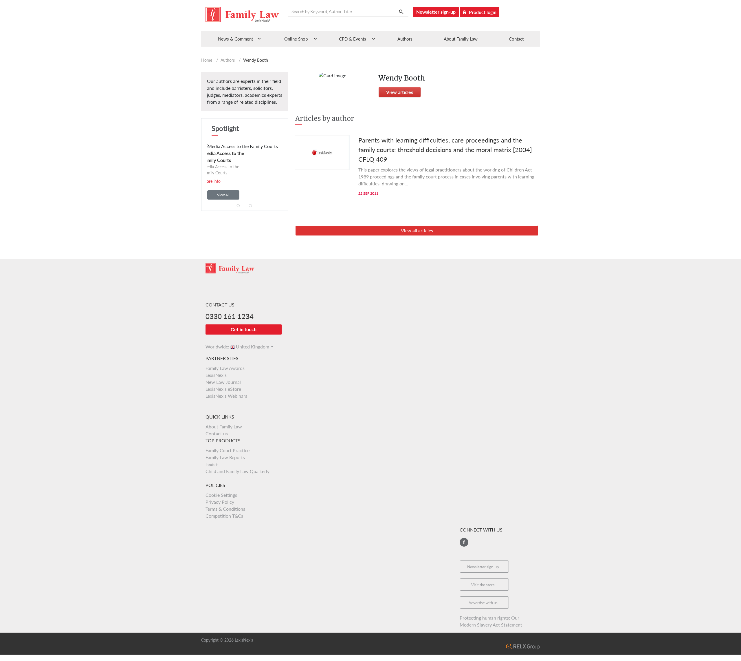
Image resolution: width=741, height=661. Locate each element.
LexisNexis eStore (223, 389)
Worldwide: (215, 346)
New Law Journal (223, 382)
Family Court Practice (228, 450)
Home (206, 60)
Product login (482, 12)
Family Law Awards (225, 368)
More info (213, 181)
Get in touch (243, 329)
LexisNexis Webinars (226, 396)
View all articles (417, 230)
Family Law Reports (225, 457)
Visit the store (483, 585)
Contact (516, 38)
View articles (399, 92)
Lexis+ (212, 464)
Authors (404, 38)
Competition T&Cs (224, 515)
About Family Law (461, 38)
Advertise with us (483, 602)
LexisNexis (216, 375)
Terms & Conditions (225, 509)
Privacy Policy (220, 502)
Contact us (217, 433)
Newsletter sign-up (436, 11)
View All (223, 195)
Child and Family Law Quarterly (237, 471)
